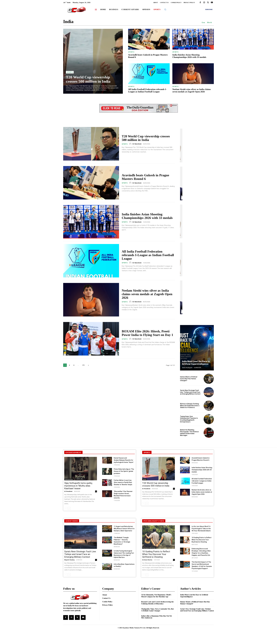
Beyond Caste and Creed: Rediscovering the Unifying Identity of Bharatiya (157, 603)
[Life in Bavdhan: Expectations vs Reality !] (107, 566)
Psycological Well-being (149, 548)
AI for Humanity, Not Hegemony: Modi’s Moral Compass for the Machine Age (156, 596)
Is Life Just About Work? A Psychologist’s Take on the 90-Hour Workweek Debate (201, 529)
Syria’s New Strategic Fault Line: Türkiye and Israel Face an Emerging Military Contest (190, 392)
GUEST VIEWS (72, 521)
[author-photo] (130, 144)
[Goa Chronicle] (76, 10)
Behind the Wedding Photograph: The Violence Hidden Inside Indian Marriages (189, 432)
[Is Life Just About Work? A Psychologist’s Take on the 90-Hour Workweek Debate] (185, 528)
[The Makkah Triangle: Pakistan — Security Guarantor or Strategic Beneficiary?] (107, 539)
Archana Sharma (147, 560)
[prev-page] (206, 328)
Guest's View (68, 548)
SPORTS (146, 452)
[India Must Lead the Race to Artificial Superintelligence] (197, 347)
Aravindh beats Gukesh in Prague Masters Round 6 (145, 177)
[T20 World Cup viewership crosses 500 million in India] (93, 61)
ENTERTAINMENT (73, 452)
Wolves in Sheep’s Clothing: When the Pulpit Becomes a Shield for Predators (189, 405)
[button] (165, 9)
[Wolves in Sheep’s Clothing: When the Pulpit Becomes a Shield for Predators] (209, 406)
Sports (70, 72)
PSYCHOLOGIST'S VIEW (153, 521)
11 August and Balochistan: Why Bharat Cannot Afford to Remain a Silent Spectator (124, 529)
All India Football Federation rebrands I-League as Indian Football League (147, 90)
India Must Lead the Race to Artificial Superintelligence (196, 362)
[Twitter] (208, 3)
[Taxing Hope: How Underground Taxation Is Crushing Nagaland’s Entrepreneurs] (209, 419)
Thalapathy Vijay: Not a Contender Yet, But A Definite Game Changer (157, 610)
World (209, 22)
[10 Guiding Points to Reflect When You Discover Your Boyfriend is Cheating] (185, 539)
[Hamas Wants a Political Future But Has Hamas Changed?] (209, 379)
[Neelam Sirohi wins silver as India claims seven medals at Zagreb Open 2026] (193, 73)
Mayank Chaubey (69, 560)
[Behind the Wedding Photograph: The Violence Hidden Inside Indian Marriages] (209, 433)
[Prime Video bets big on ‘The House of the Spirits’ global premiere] (107, 471)
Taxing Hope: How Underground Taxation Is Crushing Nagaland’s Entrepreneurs (189, 419)
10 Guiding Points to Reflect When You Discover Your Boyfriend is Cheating (201, 540)
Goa (203, 22)
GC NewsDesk (136, 144)
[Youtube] (212, 3)
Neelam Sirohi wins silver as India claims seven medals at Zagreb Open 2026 (191, 90)
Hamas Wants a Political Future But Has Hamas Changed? (188, 378)
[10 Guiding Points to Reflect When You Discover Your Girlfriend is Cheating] (158, 537)
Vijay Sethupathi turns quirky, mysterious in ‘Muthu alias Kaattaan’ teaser (78, 486)
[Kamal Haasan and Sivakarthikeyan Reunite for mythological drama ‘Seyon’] (107, 460)
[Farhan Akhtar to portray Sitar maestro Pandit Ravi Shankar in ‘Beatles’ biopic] (107, 482)
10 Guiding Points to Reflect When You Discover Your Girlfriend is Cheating (156, 554)
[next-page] (88, 365)
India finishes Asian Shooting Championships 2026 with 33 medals (189, 56)
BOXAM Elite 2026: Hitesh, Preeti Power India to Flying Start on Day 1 (147, 333)
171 (83, 365)
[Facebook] (200, 3)
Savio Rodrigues (187, 367)
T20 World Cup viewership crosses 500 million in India (88, 79)
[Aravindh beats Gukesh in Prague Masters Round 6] (149, 39)
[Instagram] (204, 3)
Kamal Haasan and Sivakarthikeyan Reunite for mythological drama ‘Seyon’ (123, 460)
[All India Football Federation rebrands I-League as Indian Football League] (149, 73)
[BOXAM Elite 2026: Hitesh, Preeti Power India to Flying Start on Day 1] (91, 339)
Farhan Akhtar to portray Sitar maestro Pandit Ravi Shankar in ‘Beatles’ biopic (123, 482)
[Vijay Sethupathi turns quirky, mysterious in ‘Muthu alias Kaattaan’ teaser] (80, 468)
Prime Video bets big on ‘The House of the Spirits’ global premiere (124, 471)
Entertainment (69, 479)
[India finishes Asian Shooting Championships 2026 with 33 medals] (193, 39)
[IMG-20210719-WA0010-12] (138, 114)
